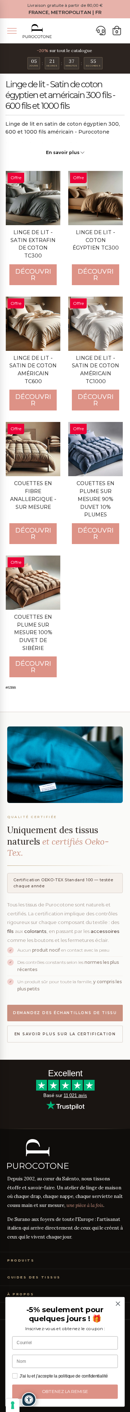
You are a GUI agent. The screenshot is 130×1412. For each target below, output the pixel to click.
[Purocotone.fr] (37, 31)
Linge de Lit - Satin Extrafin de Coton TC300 (33, 244)
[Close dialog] (118, 1304)
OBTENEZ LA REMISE (65, 1391)
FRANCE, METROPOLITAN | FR (65, 12)
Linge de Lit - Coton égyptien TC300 (96, 240)
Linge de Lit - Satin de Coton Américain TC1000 (95, 370)
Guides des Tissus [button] (34, 1277)
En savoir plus (63, 152)
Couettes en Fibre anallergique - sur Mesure (33, 495)
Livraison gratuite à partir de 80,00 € (65, 5)
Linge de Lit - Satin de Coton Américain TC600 (33, 370)
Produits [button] (20, 1260)
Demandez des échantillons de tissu (65, 1013)
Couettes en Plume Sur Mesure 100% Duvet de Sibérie (33, 632)
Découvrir (33, 275)
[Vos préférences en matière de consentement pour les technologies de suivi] (13, 1405)
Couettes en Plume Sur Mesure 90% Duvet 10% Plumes (95, 499)
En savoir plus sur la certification (65, 1034)
